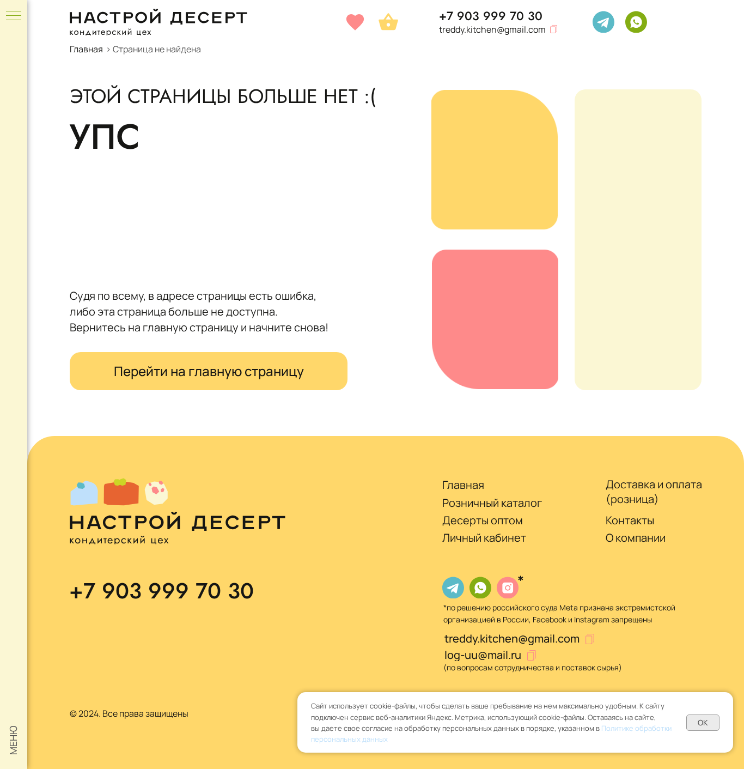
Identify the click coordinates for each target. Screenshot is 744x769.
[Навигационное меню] (13, 16)
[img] (603, 22)
